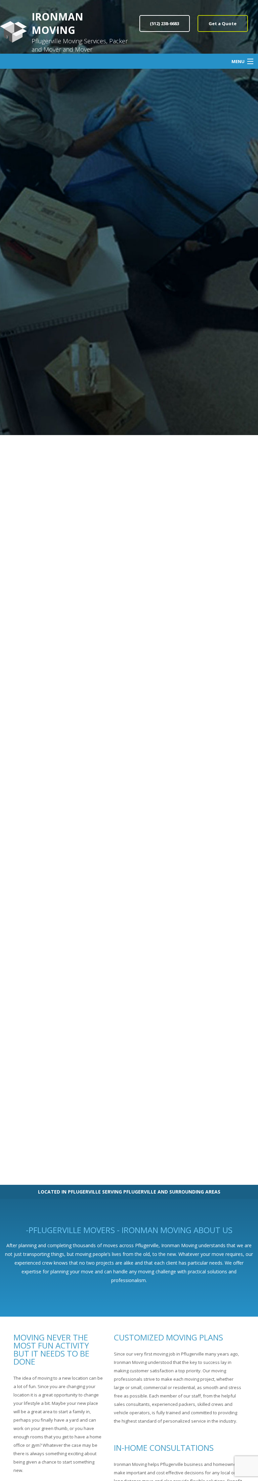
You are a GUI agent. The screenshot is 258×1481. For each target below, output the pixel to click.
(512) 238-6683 (164, 23)
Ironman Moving (57, 23)
